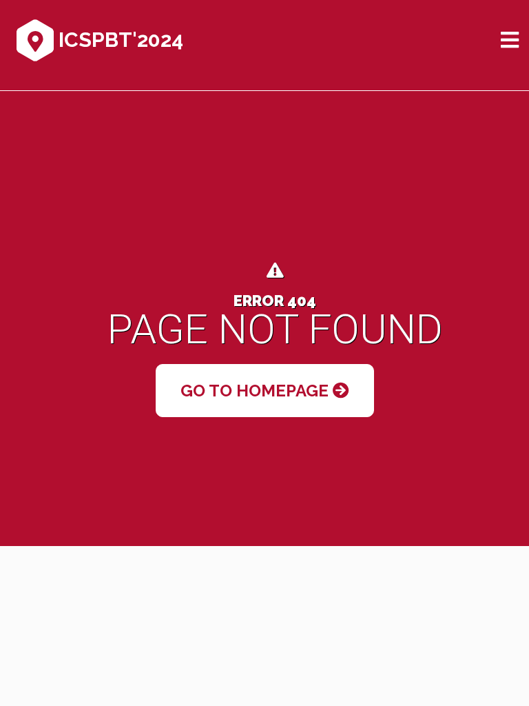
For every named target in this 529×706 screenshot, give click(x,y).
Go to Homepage (256, 391)
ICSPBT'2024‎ (118, 40)
